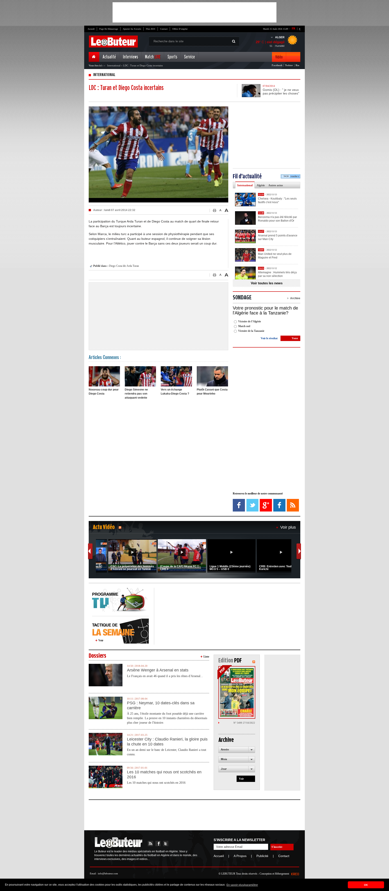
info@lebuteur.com (108, 873)
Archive (295, 298)
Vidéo (279, 57)
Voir (100, 640)
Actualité (109, 57)
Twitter (289, 65)
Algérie (261, 185)
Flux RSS (150, 29)
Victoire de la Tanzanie (251, 330)
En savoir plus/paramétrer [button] (242, 885)
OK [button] (366, 885)
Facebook (277, 65)
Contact (163, 29)
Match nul (244, 326)
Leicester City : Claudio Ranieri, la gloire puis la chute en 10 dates (167, 741)
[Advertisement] (194, 12)
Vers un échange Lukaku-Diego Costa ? (175, 391)
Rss (297, 65)
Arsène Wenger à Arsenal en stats (157, 670)
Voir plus (288, 527)
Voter (295, 338)
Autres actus (275, 185)
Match (153, 57)
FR (293, 28)
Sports (172, 57)
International (113, 65)
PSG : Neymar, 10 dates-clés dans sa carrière (160, 705)
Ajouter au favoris (132, 29)
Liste (206, 656)
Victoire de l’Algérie (249, 321)
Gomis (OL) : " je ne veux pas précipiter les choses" (281, 91)
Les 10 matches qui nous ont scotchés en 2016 (164, 774)
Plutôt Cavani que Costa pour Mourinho (212, 391)
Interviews (130, 57)
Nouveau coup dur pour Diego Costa (104, 391)
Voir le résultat (269, 338)
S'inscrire (276, 846)
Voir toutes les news (267, 283)
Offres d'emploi (180, 29)
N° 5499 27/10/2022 (244, 722)
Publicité (262, 856)
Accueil (91, 29)
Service (189, 57)
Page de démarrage (108, 29)
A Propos (240, 856)
